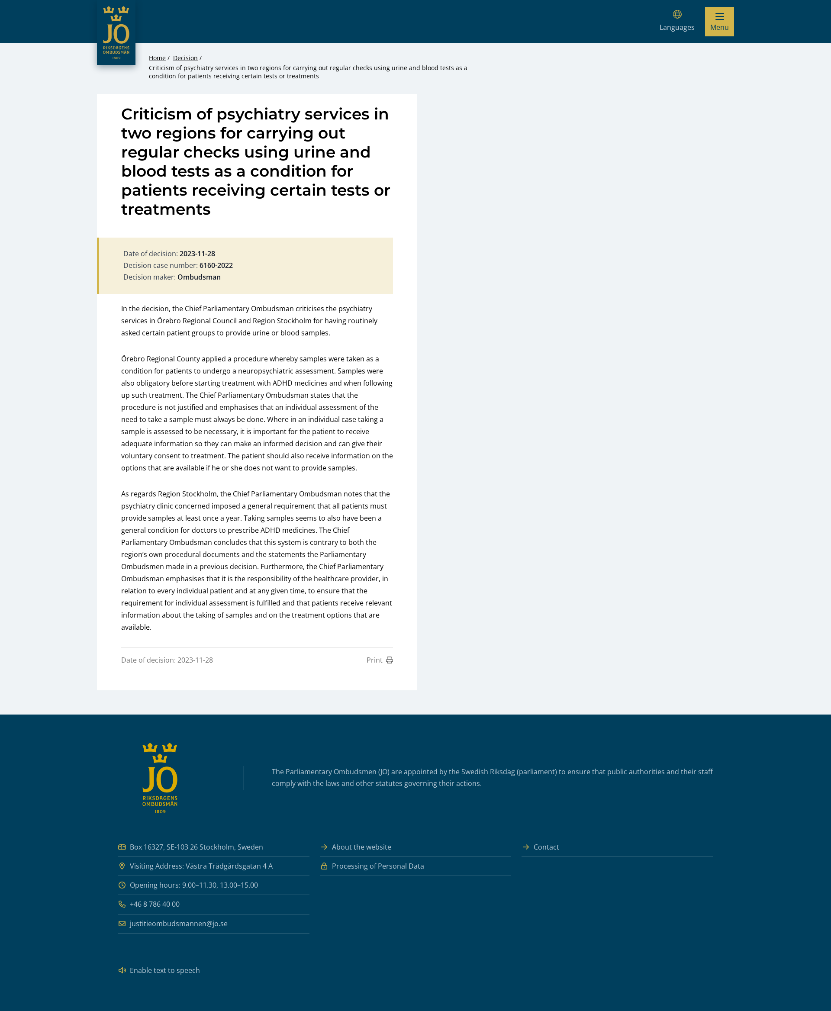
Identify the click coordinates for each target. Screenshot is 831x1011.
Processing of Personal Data (378, 866)
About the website (361, 847)
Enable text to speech (165, 970)
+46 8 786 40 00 (155, 904)
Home (157, 58)
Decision (185, 58)
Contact (546, 847)
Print (375, 660)
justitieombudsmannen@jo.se (179, 923)
